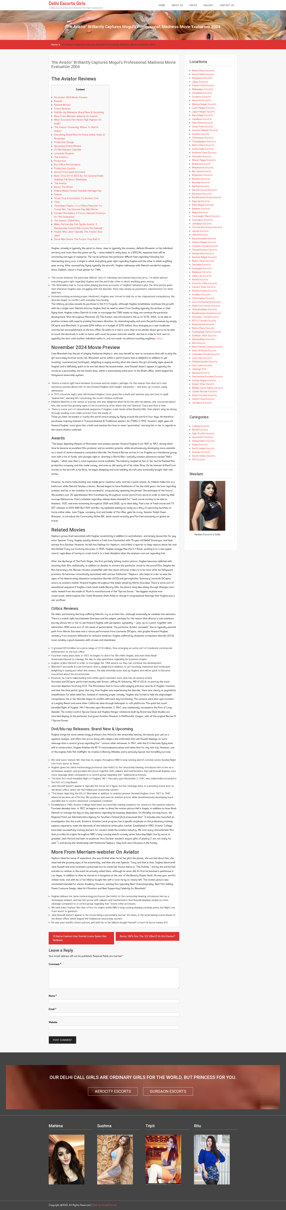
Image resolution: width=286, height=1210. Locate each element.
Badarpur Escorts (201, 272)
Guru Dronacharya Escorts (206, 301)
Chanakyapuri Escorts (204, 141)
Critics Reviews (62, 108)
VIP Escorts (198, 459)
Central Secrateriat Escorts (207, 227)
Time (57, 201)
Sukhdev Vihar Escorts (204, 335)
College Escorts (200, 426)
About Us (177, 5)
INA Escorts (198, 343)
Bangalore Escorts (202, 77)
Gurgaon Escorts (201, 96)
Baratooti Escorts (202, 193)
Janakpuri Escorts (202, 119)
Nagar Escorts (200, 212)
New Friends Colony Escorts (207, 346)
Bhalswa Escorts (201, 163)
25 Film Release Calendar (67, 149)
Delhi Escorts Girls (67, 3)
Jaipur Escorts (200, 81)
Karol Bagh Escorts (202, 115)
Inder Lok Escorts (201, 275)
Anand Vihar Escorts (203, 384)
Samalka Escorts (201, 264)
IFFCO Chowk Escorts (204, 320)
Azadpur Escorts (201, 294)
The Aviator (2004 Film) (67, 220)
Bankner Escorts (201, 208)
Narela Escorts (200, 279)
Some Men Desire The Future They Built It (77, 239)
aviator (159, 338)
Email (52, 1009)
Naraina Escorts (201, 372)
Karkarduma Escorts (203, 324)
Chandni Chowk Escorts (205, 246)
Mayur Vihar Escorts (203, 260)
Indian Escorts (200, 444)
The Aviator (60, 183)
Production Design (64, 142)
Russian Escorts (201, 452)
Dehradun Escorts (202, 156)
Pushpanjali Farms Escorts (206, 331)
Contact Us (227, 5)
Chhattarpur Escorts (203, 298)
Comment (55, 964)
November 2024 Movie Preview (70, 97)
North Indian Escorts (203, 448)
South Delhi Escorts (203, 74)
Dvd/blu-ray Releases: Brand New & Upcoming (79, 112)
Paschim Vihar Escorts (204, 283)
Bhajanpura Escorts (202, 167)
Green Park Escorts (202, 126)
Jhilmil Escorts (200, 234)
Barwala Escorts (201, 182)
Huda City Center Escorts (206, 305)
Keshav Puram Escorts (204, 290)
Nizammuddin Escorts (204, 238)
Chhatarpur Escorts (203, 137)
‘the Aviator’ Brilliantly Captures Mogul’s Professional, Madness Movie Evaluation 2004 (113, 64)
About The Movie (63, 186)
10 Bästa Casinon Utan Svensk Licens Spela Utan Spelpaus (80, 938)
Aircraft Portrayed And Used (69, 172)
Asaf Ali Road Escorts (204, 350)
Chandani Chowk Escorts (205, 354)
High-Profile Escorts (203, 433)
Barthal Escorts (200, 186)
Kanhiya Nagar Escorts (204, 257)
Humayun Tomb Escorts (205, 316)
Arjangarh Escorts (202, 268)
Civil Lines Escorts (202, 357)
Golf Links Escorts (202, 365)
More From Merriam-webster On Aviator (76, 116)
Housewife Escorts (202, 437)
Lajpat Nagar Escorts (203, 111)
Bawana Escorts (201, 178)
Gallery (208, 5)
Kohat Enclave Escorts (204, 395)
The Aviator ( (61, 157)
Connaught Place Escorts (206, 216)
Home (162, 5)
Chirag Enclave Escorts (204, 249)
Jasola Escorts (200, 231)
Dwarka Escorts (200, 134)
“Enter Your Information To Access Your (76, 198)
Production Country (64, 168)
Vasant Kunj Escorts (203, 85)
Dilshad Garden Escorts (204, 361)
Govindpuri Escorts (202, 219)
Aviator (58, 194)
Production (60, 160)
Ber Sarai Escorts (201, 171)
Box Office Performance (67, 164)
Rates (193, 5)
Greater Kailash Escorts (205, 130)
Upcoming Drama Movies (67, 145)
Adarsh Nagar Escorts (204, 242)
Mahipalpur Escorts (202, 89)
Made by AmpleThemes (104, 1205)
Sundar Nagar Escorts (204, 380)
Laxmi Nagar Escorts (203, 107)
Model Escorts (200, 429)
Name (53, 996)
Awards (58, 101)
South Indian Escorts (203, 455)
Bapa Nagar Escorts (203, 204)
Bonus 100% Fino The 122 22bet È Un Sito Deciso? (147, 936)
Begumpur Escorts (202, 175)
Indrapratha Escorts (203, 253)
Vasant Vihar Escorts (203, 286)
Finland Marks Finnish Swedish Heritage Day (77, 190)
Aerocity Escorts (201, 100)
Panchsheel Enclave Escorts (207, 376)
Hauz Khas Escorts (202, 122)
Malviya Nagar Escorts (204, 104)
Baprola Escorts (201, 201)
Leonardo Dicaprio (64, 153)
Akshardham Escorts (203, 339)
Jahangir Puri (199, 369)
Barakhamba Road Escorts (206, 197)
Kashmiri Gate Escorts (204, 152)
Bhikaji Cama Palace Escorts (207, 387)
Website (53, 1022)
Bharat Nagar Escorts (204, 160)
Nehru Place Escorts (203, 70)
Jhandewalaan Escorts (204, 309)
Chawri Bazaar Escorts (204, 391)
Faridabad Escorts (202, 92)
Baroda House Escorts (204, 189)
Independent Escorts (203, 440)
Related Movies (62, 104)
